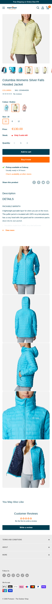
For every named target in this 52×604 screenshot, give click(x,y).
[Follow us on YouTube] (18, 575)
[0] (47, 7)
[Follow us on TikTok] (22, 575)
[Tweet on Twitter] (43, 182)
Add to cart (26, 152)
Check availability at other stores (18, 174)
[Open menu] (3, 8)
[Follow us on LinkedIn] (27, 575)
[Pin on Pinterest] (38, 182)
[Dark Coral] (24, 108)
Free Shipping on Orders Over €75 (26, 2)
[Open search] (38, 8)
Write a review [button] (26, 527)
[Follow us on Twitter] (8, 575)
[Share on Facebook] (34, 182)
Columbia (6, 90)
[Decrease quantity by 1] (14, 143)
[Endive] (15, 108)
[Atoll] (6, 108)
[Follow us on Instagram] (13, 575)
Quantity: (6, 143)
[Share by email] (48, 182)
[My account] (42, 8)
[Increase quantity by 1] (27, 143)
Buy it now (26, 160)
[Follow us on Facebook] (4, 575)
